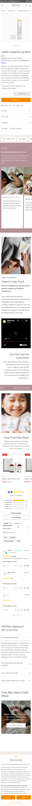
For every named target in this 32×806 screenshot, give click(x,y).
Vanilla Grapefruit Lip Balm (10, 561)
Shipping (4, 58)
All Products (11, 11)
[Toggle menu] (2, 5)
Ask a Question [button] (17, 517)
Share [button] (6, 566)
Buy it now (16, 100)
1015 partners (11, 764)
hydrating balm (9, 541)
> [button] (21, 615)
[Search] (26, 5)
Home (3, 11)
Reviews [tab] (6, 523)
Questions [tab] (17, 523)
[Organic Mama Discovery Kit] (12, 464)
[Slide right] (18, 45)
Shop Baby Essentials (16, 725)
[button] (25, 566)
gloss (18, 541)
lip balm (12, 537)
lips (5, 537)
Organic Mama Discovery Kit (11, 479)
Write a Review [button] (16, 513)
